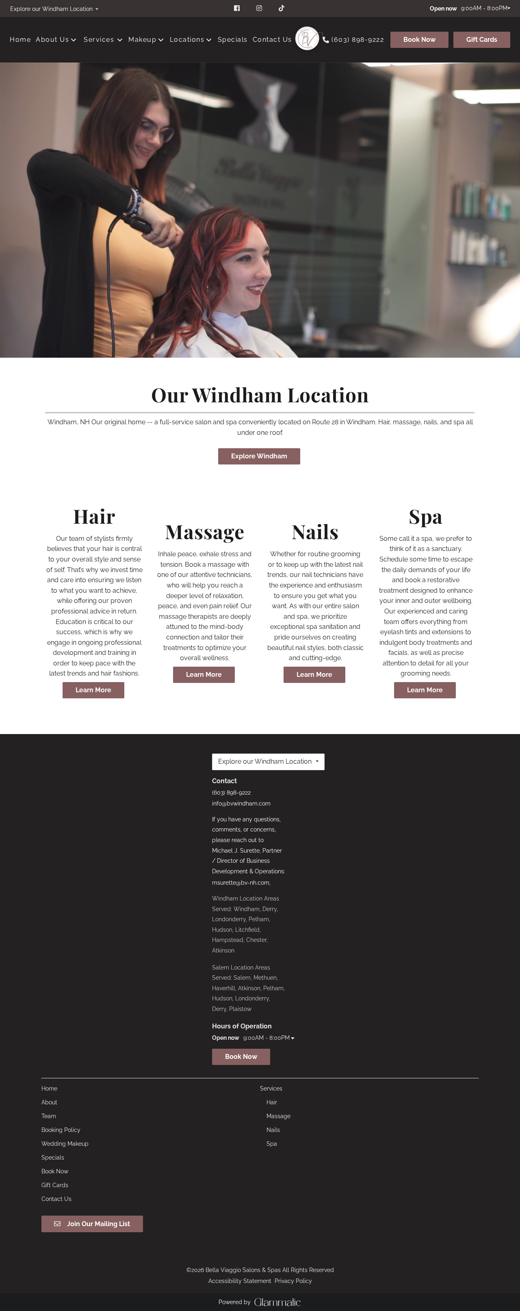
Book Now (419, 39)
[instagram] (260, 8)
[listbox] (54, 8)
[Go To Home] (307, 40)
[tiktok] (282, 8)
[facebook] (238, 8)
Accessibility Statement (239, 1281)
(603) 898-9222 (358, 39)
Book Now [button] (241, 1056)
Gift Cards (481, 39)
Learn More (93, 690)
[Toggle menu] (120, 40)
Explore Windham (259, 456)
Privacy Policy (293, 1281)
